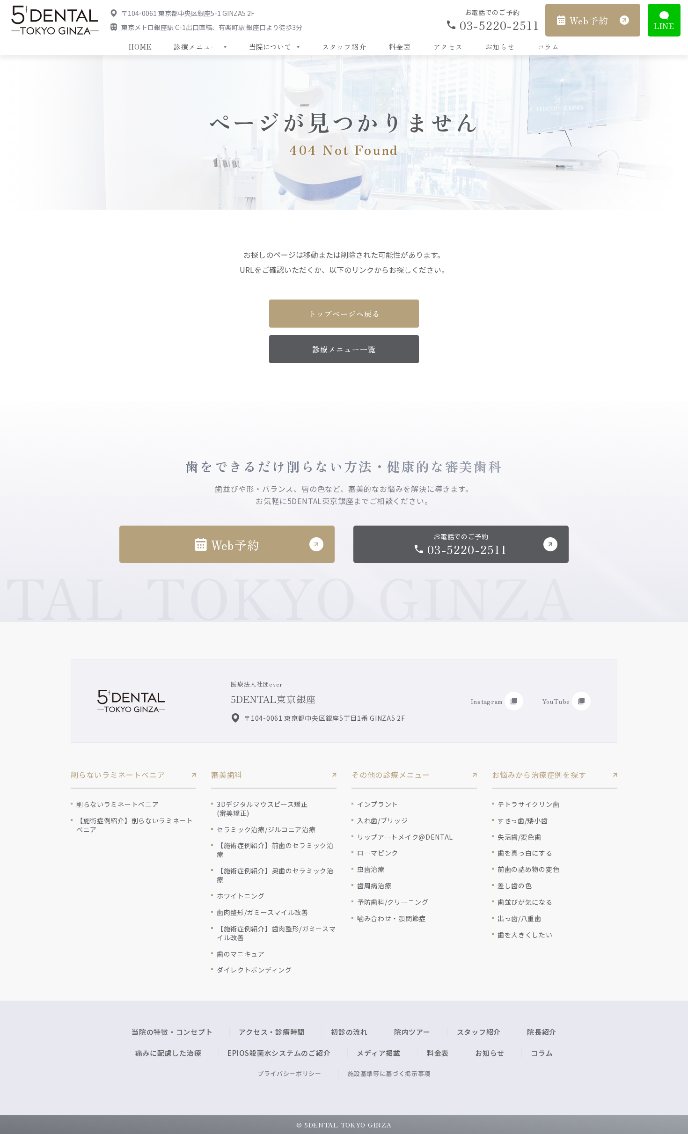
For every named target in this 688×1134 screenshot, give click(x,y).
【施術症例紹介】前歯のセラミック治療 (275, 850)
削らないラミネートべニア (117, 804)
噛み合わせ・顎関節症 (391, 918)
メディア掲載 (379, 1053)
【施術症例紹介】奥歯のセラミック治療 (275, 875)
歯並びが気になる (525, 902)
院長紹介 (541, 1032)
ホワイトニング (241, 896)
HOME (140, 46)
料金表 (399, 46)
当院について (270, 46)
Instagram (487, 701)
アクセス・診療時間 (272, 1032)
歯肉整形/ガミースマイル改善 (262, 912)
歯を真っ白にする (525, 853)
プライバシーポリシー (289, 1073)
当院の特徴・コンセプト (172, 1032)
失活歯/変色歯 (520, 837)
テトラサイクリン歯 (528, 804)
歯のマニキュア (241, 954)
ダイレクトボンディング (254, 970)
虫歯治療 (371, 869)
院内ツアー (412, 1032)
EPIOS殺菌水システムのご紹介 (278, 1053)
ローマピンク (377, 853)
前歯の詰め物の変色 (528, 869)
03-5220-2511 (499, 25)
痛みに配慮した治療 (168, 1053)
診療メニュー (196, 46)
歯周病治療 (374, 885)
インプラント (377, 804)
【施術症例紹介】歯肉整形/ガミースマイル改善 (276, 933)
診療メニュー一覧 (344, 349)
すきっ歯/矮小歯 (523, 820)
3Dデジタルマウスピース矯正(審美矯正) (262, 809)
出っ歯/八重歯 (520, 918)
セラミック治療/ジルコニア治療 (266, 829)
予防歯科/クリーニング (393, 902)
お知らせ (500, 46)
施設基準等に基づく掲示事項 (389, 1073)
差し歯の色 (515, 885)
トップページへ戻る (344, 313)
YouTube (556, 701)
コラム (548, 46)
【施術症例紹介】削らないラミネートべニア (134, 825)
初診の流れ (349, 1032)
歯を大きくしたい (525, 934)
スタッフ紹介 (344, 46)
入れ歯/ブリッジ (382, 820)
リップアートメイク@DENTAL (405, 837)
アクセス (448, 46)
